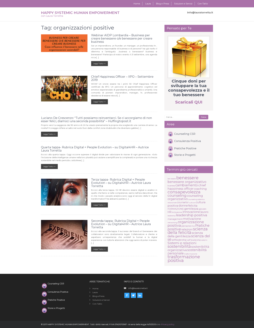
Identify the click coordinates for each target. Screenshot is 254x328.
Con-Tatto (203, 3)
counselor (183, 202)
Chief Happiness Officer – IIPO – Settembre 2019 (122, 78)
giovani (202, 209)
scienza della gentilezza (185, 234)
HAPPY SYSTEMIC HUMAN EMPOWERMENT (80, 13)
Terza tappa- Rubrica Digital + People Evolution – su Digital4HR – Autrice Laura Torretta (121, 183)
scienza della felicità (188, 231)
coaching (200, 188)
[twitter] (133, 295)
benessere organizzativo (187, 182)
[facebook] (126, 295)
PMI (193, 226)
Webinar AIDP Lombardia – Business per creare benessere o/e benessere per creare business (121, 38)
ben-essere (172, 179)
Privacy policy (167, 324)
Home (136, 3)
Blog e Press (162, 3)
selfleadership (179, 240)
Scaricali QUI (188, 102)
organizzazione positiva (186, 224)
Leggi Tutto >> (99, 63)
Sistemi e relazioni (182, 243)
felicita (192, 205)
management (175, 219)
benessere (187, 177)
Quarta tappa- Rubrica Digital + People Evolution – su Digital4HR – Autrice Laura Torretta (95, 149)
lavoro (204, 211)
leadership (172, 216)
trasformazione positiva (184, 258)
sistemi (204, 240)
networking (172, 222)
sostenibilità (179, 246)
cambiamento (186, 185)
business (171, 186)
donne (183, 205)
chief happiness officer (187, 186)
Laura (148, 3)
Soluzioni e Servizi (183, 3)
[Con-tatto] (189, 57)
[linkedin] (139, 295)
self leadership (194, 240)
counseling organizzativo (185, 197)
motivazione (192, 219)
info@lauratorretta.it (200, 12)
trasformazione (190, 254)
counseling (177, 195)
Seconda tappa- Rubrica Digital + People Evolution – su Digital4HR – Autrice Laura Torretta (121, 224)
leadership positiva (191, 215)
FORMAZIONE (176, 209)
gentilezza (191, 208)
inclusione (177, 212)
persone (186, 225)
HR (169, 211)
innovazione (191, 212)
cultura (192, 202)
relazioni (187, 229)
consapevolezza (184, 191)
